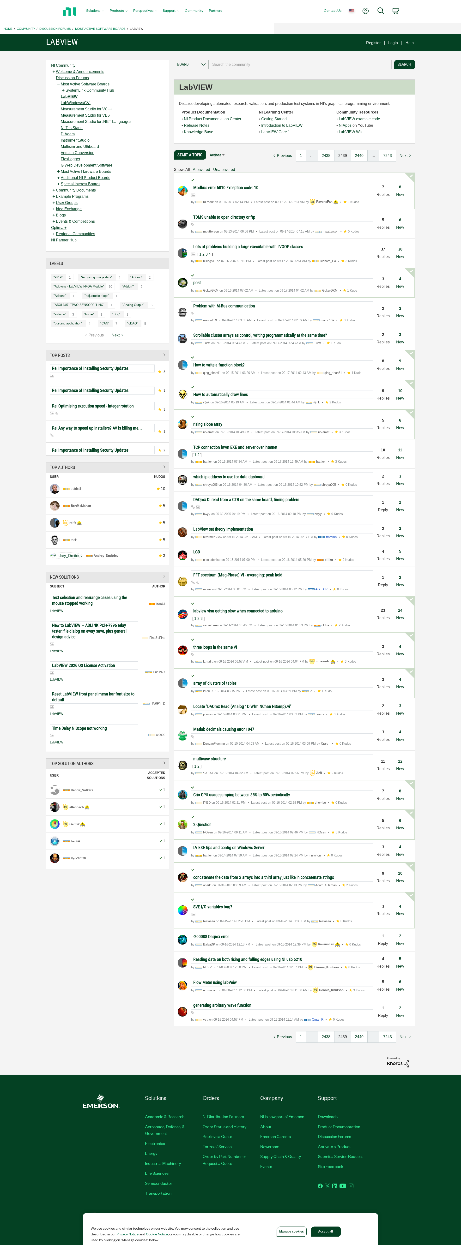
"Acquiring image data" (96, 277)
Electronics (155, 1143)
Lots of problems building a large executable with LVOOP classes (248, 246)
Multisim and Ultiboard (80, 146)
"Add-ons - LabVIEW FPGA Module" (79, 286)
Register (373, 43)
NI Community (63, 65)
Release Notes (196, 125)
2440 (359, 156)
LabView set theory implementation (223, 529)
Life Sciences (157, 1173)
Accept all (325, 1231)
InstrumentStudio (75, 140)
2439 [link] (342, 156)
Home (8, 28)
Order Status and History (225, 1126)
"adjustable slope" (97, 296)
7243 (387, 156)
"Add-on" (136, 277)
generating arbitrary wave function (222, 1005)
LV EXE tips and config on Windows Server (228, 847)
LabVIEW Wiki (351, 132)
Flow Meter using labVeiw (215, 982)
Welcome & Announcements (80, 72)
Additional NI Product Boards (85, 178)
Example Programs (72, 196)
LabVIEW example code (359, 119)
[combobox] (300, 64)
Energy (151, 1153)
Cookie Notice (157, 1234)
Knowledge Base (198, 132)
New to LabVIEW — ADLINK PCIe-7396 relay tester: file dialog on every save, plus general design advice (89, 631)
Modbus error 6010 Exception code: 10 (225, 187)
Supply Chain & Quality (280, 1156)
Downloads (328, 1116)
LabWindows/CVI (76, 103)
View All (107, 354)
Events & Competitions (75, 221)
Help (410, 43)
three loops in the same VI (215, 647)
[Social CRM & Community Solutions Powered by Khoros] (398, 1062)
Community (26, 28)
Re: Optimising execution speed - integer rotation (93, 405)
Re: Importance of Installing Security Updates (90, 368)
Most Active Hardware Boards (86, 171)
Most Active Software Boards (100, 28)
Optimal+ (59, 228)
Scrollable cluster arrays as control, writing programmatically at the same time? (260, 335)
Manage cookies (291, 1231)
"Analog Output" (133, 305)
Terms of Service (217, 1146)
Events (266, 1166)
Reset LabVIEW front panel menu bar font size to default (93, 696)
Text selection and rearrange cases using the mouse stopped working (89, 600)
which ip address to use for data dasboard (229, 476)
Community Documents (76, 190)
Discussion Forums (55, 28)
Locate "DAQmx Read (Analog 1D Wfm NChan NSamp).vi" (242, 706)
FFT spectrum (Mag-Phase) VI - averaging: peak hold (237, 574)
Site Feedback (330, 1166)
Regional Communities (75, 234)
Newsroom (269, 1146)
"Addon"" (128, 286)
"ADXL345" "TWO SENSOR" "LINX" (79, 305)
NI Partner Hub (64, 240)
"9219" (58, 277)
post (197, 282)
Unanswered (224, 170)
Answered (201, 170)
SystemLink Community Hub (90, 90)
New (400, 194)
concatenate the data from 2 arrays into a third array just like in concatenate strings (263, 877)
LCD (196, 551)
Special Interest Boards (80, 184)
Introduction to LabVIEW (282, 125)
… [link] (312, 156)
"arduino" (60, 314)
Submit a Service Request (340, 1156)
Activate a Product (334, 1146)
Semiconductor (158, 1183)
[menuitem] (95, 12)
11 (400, 450)
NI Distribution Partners (223, 1116)
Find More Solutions (107, 576)
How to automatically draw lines (220, 394)
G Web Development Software (86, 165)
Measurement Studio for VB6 (85, 115)
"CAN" (104, 323)
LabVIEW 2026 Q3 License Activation (83, 665)
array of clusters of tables (215, 683)
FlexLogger (70, 159)
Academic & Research (164, 1116)
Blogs (61, 215)
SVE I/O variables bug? (212, 906)
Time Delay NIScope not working (79, 728)
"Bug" (116, 314)
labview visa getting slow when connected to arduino (238, 610)
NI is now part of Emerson (282, 1116)
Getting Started (274, 119)
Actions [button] (215, 155)
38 (400, 249)
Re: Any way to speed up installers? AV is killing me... (97, 428)
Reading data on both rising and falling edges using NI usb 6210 (247, 959)
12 (400, 761)
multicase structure (209, 758)
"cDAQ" (132, 323)
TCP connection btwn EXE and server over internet (235, 447)
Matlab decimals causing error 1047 (223, 729)
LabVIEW (69, 97)
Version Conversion (77, 153)
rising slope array (207, 424)
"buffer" (89, 314)
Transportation (158, 1193)
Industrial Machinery (163, 1163)
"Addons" (60, 296)
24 (400, 610)
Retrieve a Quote (217, 1136)
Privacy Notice (127, 1234)
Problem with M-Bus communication (224, 305)
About (265, 1126)
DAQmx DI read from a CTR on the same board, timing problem (246, 499)
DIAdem (68, 134)
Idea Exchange (69, 209)
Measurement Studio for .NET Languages (96, 122)
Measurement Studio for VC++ (86, 109)
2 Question (202, 824)
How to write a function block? (219, 364)
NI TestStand (72, 128)
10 (400, 391)
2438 (326, 156)
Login (393, 43)
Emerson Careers (275, 1136)
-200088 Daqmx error (211, 936)
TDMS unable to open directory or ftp (224, 217)
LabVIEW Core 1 (275, 132)
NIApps (345, 125)
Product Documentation (339, 1126)
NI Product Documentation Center (212, 119)
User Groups (67, 203)
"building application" (68, 323)
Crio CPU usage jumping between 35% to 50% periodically (241, 794)
